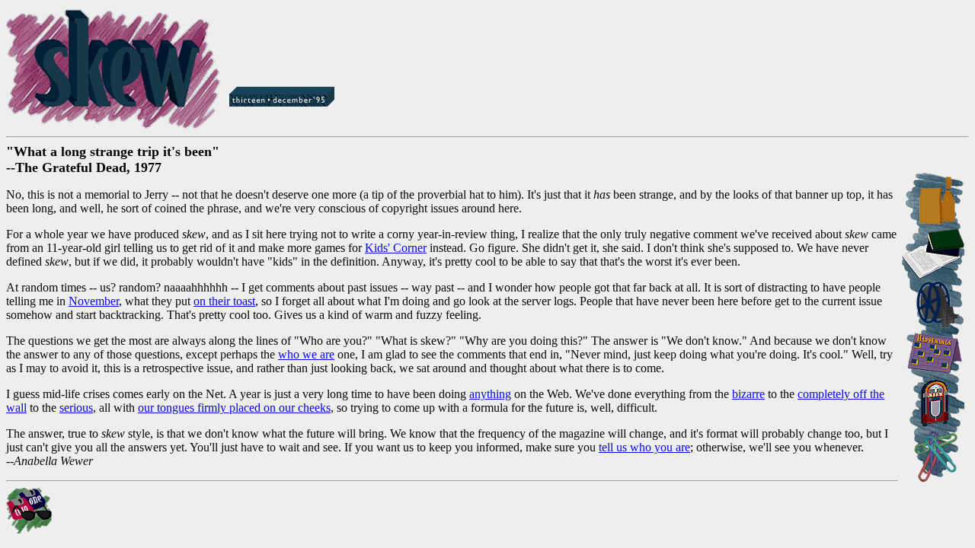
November (94, 301)
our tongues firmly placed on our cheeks (234, 407)
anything (490, 393)
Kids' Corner (396, 247)
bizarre (748, 393)
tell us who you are (644, 447)
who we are (306, 354)
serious (76, 407)
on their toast (224, 301)
